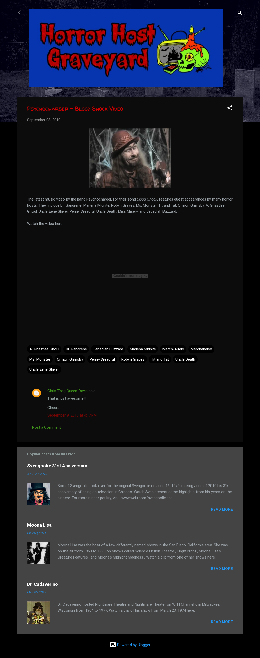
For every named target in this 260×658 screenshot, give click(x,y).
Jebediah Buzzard (108, 349)
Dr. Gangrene (76, 349)
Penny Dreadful (102, 359)
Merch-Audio (173, 349)
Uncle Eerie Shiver (44, 369)
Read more (222, 509)
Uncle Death (185, 359)
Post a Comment (46, 427)
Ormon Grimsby (70, 359)
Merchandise (201, 349)
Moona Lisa (39, 525)
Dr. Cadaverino (42, 584)
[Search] (240, 14)
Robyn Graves (132, 359)
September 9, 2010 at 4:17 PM (72, 415)
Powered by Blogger (133, 644)
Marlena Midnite (143, 349)
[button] (230, 109)
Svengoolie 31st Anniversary (57, 465)
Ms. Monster (39, 359)
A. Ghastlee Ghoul (44, 349)
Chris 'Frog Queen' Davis (67, 391)
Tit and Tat (160, 359)
